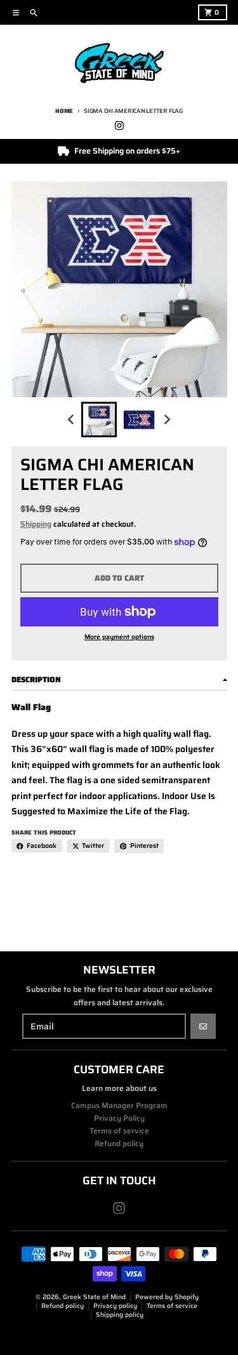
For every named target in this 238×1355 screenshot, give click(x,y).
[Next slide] (167, 419)
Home (64, 111)
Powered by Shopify (167, 1297)
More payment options (119, 637)
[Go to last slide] (71, 419)
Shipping (35, 524)
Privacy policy (115, 1305)
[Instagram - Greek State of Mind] (119, 125)
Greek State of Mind (94, 1297)
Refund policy (62, 1305)
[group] (99, 419)
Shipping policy (119, 1314)
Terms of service (172, 1305)
